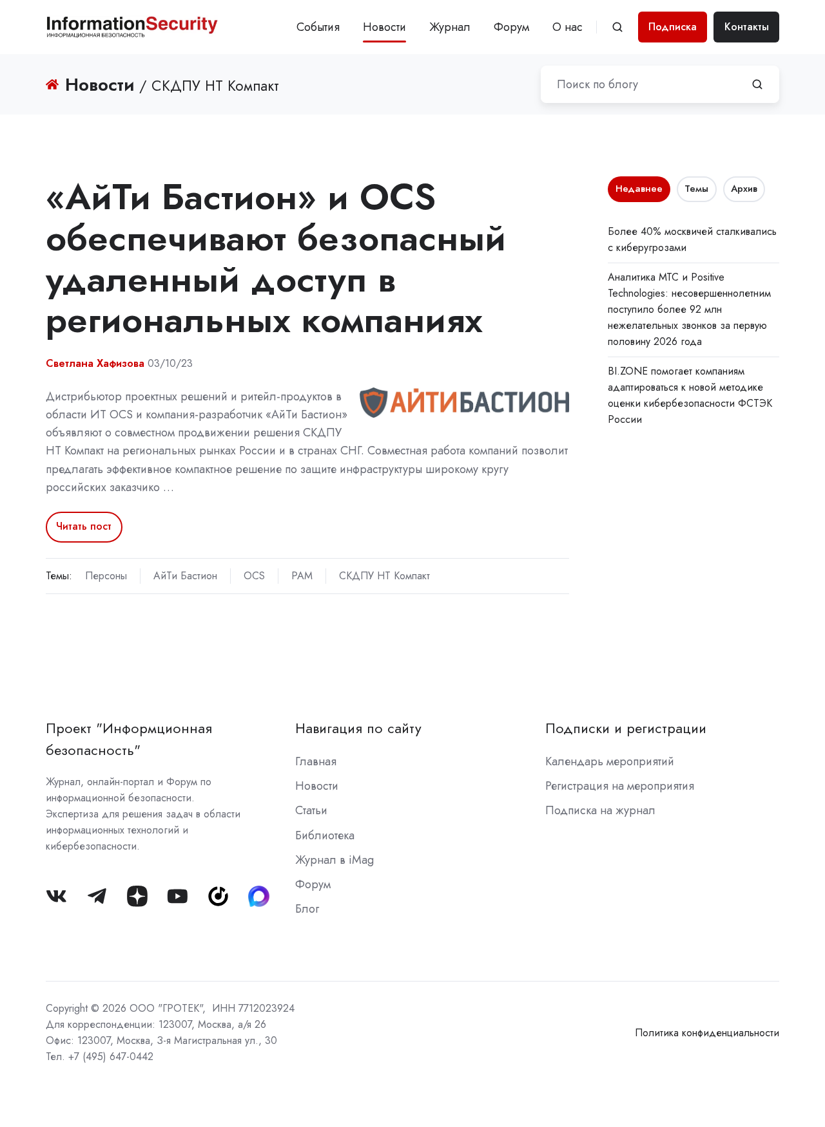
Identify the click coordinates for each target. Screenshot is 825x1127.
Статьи (311, 810)
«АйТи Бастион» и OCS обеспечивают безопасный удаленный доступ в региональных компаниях (276, 258)
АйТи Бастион (185, 575)
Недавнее (639, 189)
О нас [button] (567, 27)
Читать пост (84, 526)
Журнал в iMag (334, 860)
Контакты (746, 26)
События (318, 27)
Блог (307, 908)
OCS (254, 575)
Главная (315, 761)
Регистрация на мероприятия (619, 786)
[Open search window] (617, 27)
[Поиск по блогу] (757, 84)
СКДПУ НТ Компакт (384, 575)
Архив (744, 189)
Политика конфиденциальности (707, 1032)
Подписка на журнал (600, 810)
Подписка (672, 26)
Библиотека (324, 835)
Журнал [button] (450, 27)
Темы (696, 189)
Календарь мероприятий (609, 761)
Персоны (106, 575)
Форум (511, 27)
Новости (384, 27)
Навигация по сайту (358, 728)
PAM (302, 575)
